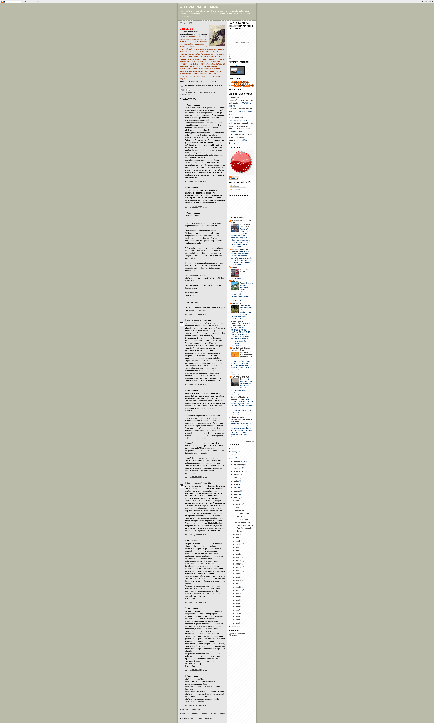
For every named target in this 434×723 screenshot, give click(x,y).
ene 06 (239, 607)
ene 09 (239, 597)
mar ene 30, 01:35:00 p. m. (196, 477)
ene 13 (239, 584)
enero (236, 498)
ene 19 (239, 564)
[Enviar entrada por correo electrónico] (202, 87)
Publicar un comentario (190, 709)
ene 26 (239, 541)
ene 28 (239, 534)
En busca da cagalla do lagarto (241, 222)
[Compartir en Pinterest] (189, 90)
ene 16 (239, 574)
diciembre (238, 461)
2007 (233, 458)
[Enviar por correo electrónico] (181, 90)
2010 (233, 448)
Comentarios (237, 190)
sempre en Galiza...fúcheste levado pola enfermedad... (241, 100)
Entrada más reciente (189, 714)
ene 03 (239, 616)
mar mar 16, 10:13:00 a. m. (196, 705)
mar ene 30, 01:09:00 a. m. (196, 207)
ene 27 (239, 538)
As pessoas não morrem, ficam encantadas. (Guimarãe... (241, 137)
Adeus (242, 283)
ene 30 (239, 504)
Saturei (234, 251)
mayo (236, 484)
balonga (234, 281)
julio (236, 478)
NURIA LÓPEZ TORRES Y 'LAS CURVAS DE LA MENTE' (241, 325)
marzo (236, 491)
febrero (237, 494)
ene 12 (239, 587)
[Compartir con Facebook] (187, 90)
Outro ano (244, 305)
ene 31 (239, 501)
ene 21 (239, 557)
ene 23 (239, 551)
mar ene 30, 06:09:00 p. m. (196, 535)
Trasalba (234, 267)
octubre (237, 468)
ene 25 (239, 544)
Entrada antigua (218, 714)
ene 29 (239, 507)
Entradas (235, 186)
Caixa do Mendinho (239, 397)
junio (236, 481)
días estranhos (237, 417)
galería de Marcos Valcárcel (240, 71)
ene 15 (239, 577)
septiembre (239, 471)
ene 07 (239, 603)
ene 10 (239, 593)
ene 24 (239, 547)
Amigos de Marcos (241, 82)
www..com (237, 65)
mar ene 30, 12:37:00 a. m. (196, 181)
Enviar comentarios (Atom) (202, 718)
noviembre (238, 465)
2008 (233, 455)
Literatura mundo (195, 92)
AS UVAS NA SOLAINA (199, 7)
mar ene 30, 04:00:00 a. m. (196, 314)
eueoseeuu (236, 303)
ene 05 (239, 610)
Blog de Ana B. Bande (240, 348)
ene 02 (239, 620)
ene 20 (239, 561)
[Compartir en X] (185, 90)
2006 (233, 626)
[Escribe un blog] (183, 90)
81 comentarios (237, 117)
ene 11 (239, 590)
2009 (233, 452)
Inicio (204, 714)
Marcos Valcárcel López (197, 320)
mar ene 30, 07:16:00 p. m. (196, 602)
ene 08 (239, 600)
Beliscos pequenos (239, 249)
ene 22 (239, 554)
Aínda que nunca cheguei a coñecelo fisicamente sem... (241, 126)
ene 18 (239, 567)
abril (236, 488)
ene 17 (239, 571)
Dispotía (243, 379)
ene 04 (239, 613)
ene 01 (239, 623)
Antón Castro (237, 321)
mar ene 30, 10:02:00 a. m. (196, 384)
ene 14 (239, 580)
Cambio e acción (238, 399)
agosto (237, 474)
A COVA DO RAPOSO (240, 377)
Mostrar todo (250, 441)
